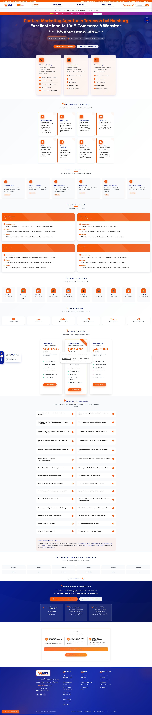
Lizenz (114, 711)
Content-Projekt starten (12, 711)
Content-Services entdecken (88, 46)
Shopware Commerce (67, 679)
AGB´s (94, 711)
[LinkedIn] (37, 694)
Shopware (90, 545)
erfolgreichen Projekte (48, 547)
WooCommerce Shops (67, 677)
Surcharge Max (103, 682)
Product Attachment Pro (105, 679)
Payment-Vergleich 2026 (86, 682)
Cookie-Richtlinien (87, 711)
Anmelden (32, 1)
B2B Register (102, 677)
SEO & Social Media (67, 694)
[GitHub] (44, 694)
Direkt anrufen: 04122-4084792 (91, 599)
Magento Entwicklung (67, 675)
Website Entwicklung (67, 684)
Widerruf (99, 711)
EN (23, 5)
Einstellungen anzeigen (85, 358)
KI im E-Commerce (67, 699)
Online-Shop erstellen (67, 682)
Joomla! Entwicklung (67, 689)
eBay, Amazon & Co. (67, 701)
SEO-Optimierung (81, 543)
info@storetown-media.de (43, 690)
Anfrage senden (50, 384)
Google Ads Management (93, 543)
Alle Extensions (103, 687)
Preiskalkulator (84, 679)
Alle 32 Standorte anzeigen (75, 578)
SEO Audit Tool (84, 684)
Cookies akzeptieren (66, 358)
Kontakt (82, 689)
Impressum (73, 711)
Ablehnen (75, 358)
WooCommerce (99, 545)
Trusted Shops (66, 704)
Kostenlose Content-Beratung (65, 46)
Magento (85, 545)
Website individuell (67, 692)
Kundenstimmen (84, 687)
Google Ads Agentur (67, 697)
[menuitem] (35, 5)
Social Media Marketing (106, 543)
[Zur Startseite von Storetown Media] (9, 5)
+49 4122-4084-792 (42, 688)
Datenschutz (79, 711)
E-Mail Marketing (44, 545)
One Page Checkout (104, 675)
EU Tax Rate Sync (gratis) (105, 684)
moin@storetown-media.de (20, 1)
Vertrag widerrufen (106, 711)
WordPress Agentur (67, 687)
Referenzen (83, 677)
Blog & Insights (84, 675)
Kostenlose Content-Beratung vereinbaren (64, 599)
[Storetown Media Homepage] (43, 673)
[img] (147, 20)
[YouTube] (41, 694)
